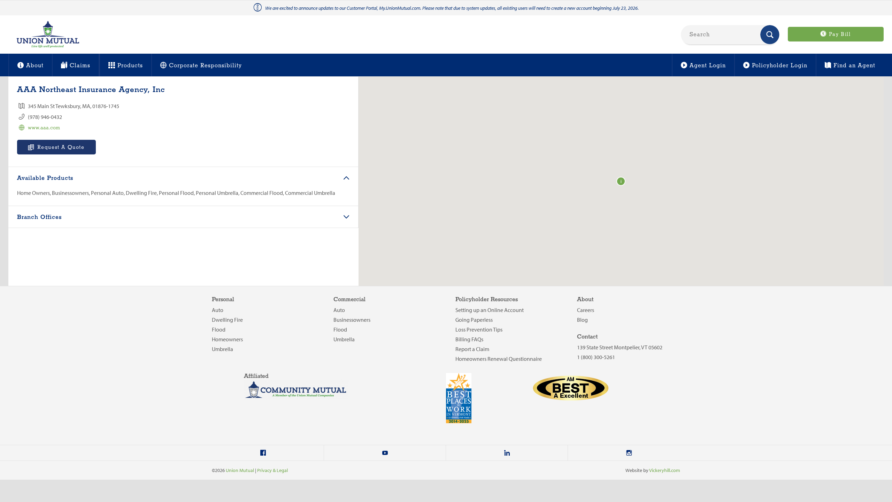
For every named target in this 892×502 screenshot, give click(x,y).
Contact (587, 337)
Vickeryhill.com (664, 470)
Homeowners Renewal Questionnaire (498, 358)
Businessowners (351, 319)
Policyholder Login (779, 65)
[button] (620, 181)
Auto (217, 309)
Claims (80, 65)
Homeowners (227, 339)
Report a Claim (472, 348)
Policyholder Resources (486, 299)
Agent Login (708, 65)
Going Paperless (474, 319)
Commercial (349, 299)
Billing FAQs (469, 339)
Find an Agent (854, 65)
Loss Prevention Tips (478, 329)
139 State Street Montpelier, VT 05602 (619, 347)
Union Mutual (240, 470)
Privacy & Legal (272, 470)
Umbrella (222, 348)
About (35, 65)
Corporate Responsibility (205, 65)
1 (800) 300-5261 (596, 356)
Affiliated (256, 376)
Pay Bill (839, 34)
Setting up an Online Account (489, 309)
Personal (223, 299)
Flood (218, 329)
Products (130, 65)
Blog (582, 319)
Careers (585, 309)
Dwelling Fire (227, 319)
